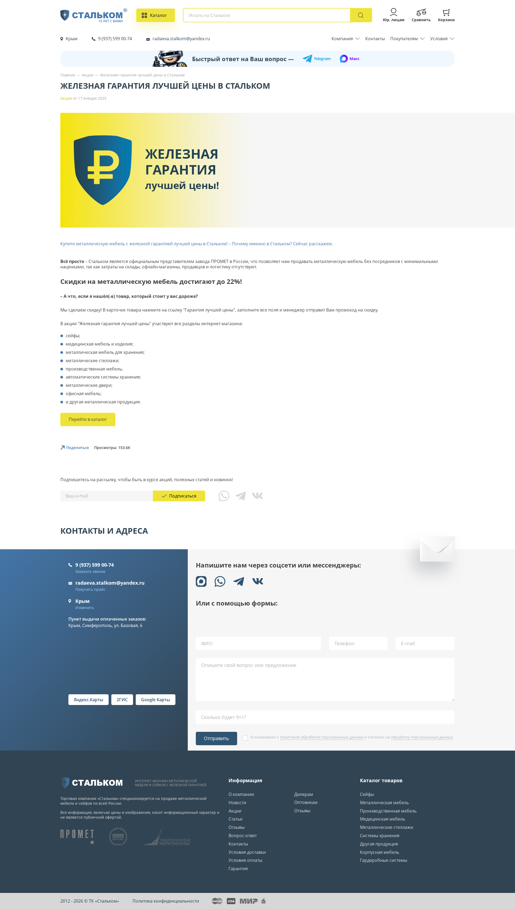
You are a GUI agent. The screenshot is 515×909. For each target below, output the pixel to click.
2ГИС (122, 700)
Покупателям (404, 39)
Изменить (84, 607)
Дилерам (303, 794)
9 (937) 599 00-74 (115, 39)
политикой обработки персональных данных (321, 737)
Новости (237, 803)
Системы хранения (379, 835)
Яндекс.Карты (88, 700)
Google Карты (155, 700)
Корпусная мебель (379, 852)
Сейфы (367, 794)
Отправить (216, 738)
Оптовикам (306, 802)
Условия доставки (247, 852)
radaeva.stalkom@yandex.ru (181, 39)
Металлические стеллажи (386, 827)
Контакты (375, 39)
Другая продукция (379, 844)
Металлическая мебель (384, 803)
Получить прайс (90, 589)
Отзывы (237, 827)
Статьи (235, 819)
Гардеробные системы (383, 860)
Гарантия (238, 868)
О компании (241, 794)
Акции (235, 811)
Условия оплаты (245, 860)
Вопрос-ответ (243, 835)
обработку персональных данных (422, 737)
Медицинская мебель (382, 819)
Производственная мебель (388, 811)
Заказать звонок (90, 571)
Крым (72, 39)
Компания (342, 39)
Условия (439, 39)
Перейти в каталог (88, 419)
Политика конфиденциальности (166, 901)
